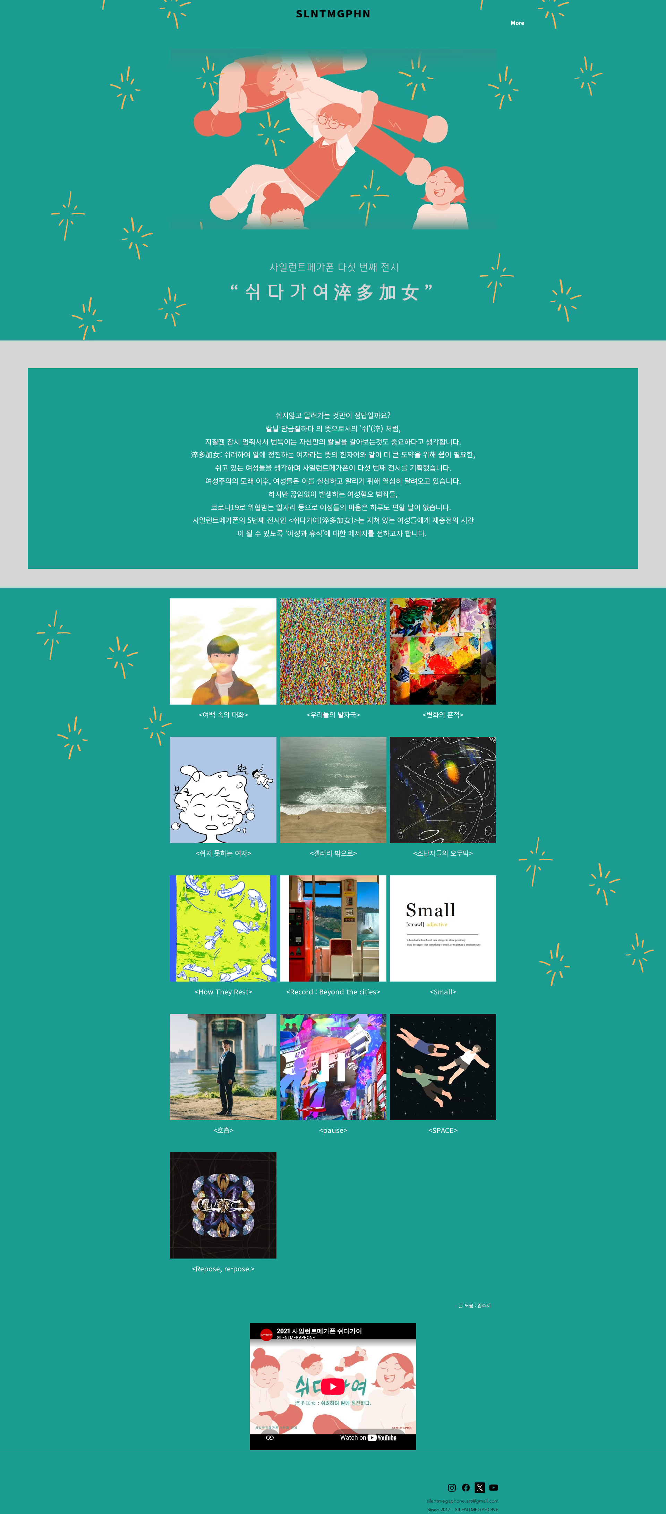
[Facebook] (466, 1487)
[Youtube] (493, 1487)
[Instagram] (452, 1487)
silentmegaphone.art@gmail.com (462, 1501)
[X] (480, 1487)
